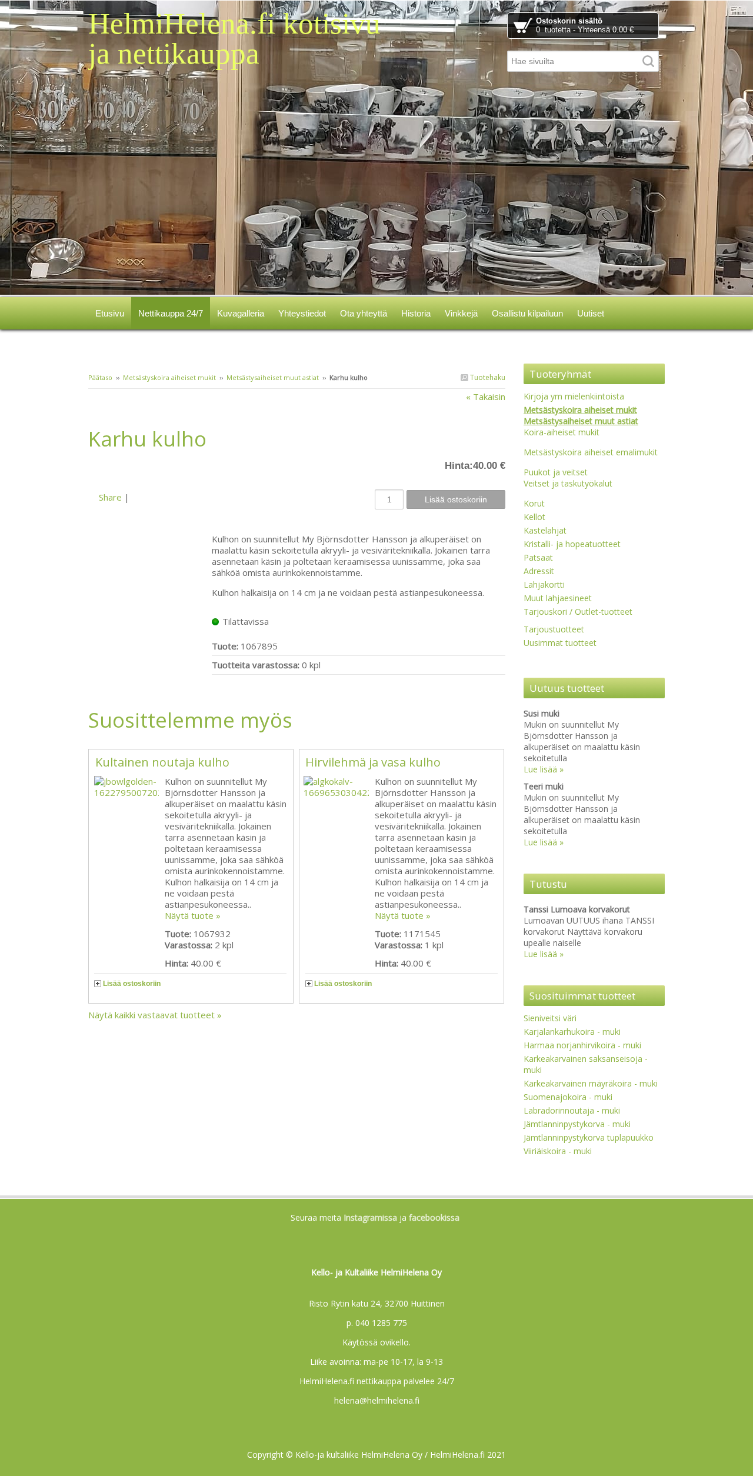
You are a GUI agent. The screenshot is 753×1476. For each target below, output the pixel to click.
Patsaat (538, 557)
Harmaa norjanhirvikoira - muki (582, 1045)
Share (110, 497)
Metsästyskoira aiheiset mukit (169, 377)
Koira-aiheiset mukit (561, 432)
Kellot (534, 516)
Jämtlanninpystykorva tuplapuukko (589, 1137)
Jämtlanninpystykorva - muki (577, 1124)
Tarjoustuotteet (554, 629)
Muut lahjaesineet (558, 598)
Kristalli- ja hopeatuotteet (572, 543)
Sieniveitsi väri (550, 1018)
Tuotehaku (486, 377)
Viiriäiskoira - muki (558, 1151)
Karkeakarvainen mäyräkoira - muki (591, 1083)
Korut (534, 503)
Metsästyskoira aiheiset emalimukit (591, 452)
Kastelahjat (545, 530)
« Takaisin (485, 396)
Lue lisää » (544, 769)
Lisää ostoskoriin (132, 983)
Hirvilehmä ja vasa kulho (373, 762)
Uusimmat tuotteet (560, 642)
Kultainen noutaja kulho (162, 762)
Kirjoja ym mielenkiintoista (574, 396)
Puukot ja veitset (556, 472)
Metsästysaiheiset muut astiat (272, 377)
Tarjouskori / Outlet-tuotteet (578, 611)
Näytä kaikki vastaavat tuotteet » (155, 1015)
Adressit (539, 571)
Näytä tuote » (193, 915)
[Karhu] (150, 470)
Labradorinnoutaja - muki (572, 1110)
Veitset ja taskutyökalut (568, 483)
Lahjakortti (544, 584)
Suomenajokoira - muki (568, 1096)
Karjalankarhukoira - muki (572, 1031)
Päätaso (100, 377)
